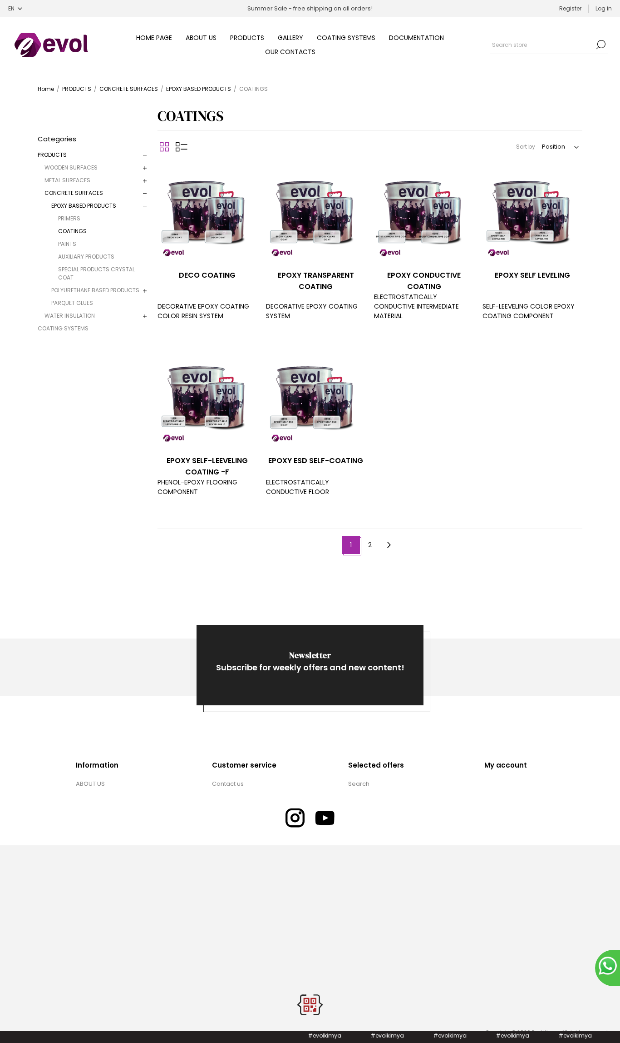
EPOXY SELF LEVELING (532, 275)
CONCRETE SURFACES (73, 193)
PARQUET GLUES (72, 303)
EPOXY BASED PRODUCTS (83, 206)
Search (601, 44)
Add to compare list (165, 171)
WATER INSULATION (69, 315)
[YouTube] (325, 818)
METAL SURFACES (67, 180)
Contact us (228, 783)
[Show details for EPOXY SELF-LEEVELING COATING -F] (207, 398)
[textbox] (542, 44)
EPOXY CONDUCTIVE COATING (424, 281)
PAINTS (67, 244)
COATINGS (72, 231)
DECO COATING (207, 275)
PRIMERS (69, 218)
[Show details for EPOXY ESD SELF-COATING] (316, 398)
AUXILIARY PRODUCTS (86, 256)
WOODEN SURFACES (71, 167)
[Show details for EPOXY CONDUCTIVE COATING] (424, 213)
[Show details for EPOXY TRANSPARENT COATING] (316, 213)
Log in (603, 8)
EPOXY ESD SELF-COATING (315, 460)
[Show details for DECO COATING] (207, 213)
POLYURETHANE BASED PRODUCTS (95, 290)
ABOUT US (90, 783)
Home (46, 89)
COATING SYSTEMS (63, 328)
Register (570, 8)
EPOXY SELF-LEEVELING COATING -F (207, 466)
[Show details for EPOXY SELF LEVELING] (532, 213)
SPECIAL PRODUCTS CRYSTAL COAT (96, 273)
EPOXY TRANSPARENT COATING (316, 281)
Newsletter (310, 655)
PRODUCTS (52, 155)
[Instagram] (295, 818)
